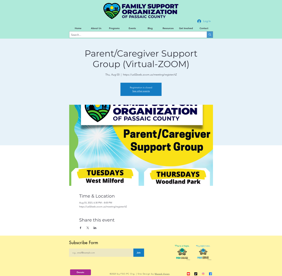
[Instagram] (203, 273)
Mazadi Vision (162, 273)
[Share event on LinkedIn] (95, 228)
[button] (96, 28)
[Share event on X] (87, 228)
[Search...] (210, 34)
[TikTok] (195, 273)
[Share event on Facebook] (80, 228)
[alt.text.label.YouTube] (188, 273)
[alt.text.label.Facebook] (210, 273)
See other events (141, 91)
